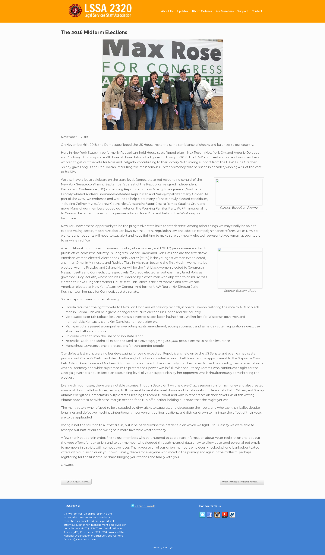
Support (242, 11)
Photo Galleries (202, 11)
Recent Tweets (144, 506)
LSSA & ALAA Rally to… (76, 481)
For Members (225, 11)
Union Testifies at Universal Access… (242, 481)
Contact (257, 11)
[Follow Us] (202, 515)
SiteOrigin (168, 547)
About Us (167, 11)
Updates (182, 11)
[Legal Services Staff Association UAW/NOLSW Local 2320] (102, 11)
